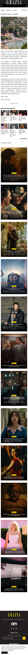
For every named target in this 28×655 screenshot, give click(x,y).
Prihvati (4, 652)
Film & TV (14, 10)
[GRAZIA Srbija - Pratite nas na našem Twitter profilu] (14, 628)
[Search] (27, 6)
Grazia (3, 10)
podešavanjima (10, 650)
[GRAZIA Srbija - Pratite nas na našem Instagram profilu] (16, 628)
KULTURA (8, 10)
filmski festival (14, 103)
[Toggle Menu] (1, 6)
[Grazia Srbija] (14, 615)
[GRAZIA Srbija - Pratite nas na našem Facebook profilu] (11, 628)
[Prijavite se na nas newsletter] (24, 638)
